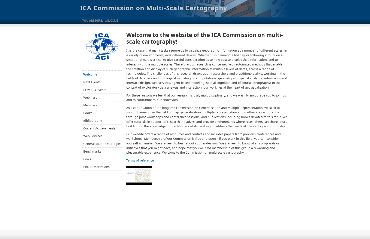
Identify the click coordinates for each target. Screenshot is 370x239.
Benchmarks (92, 151)
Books (87, 113)
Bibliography (92, 121)
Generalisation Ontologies (102, 144)
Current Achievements (99, 128)
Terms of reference (140, 160)
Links (87, 159)
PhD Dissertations (96, 167)
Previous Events (94, 90)
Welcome (90, 74)
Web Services (92, 136)
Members (90, 105)
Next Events (91, 82)
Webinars (90, 97)
